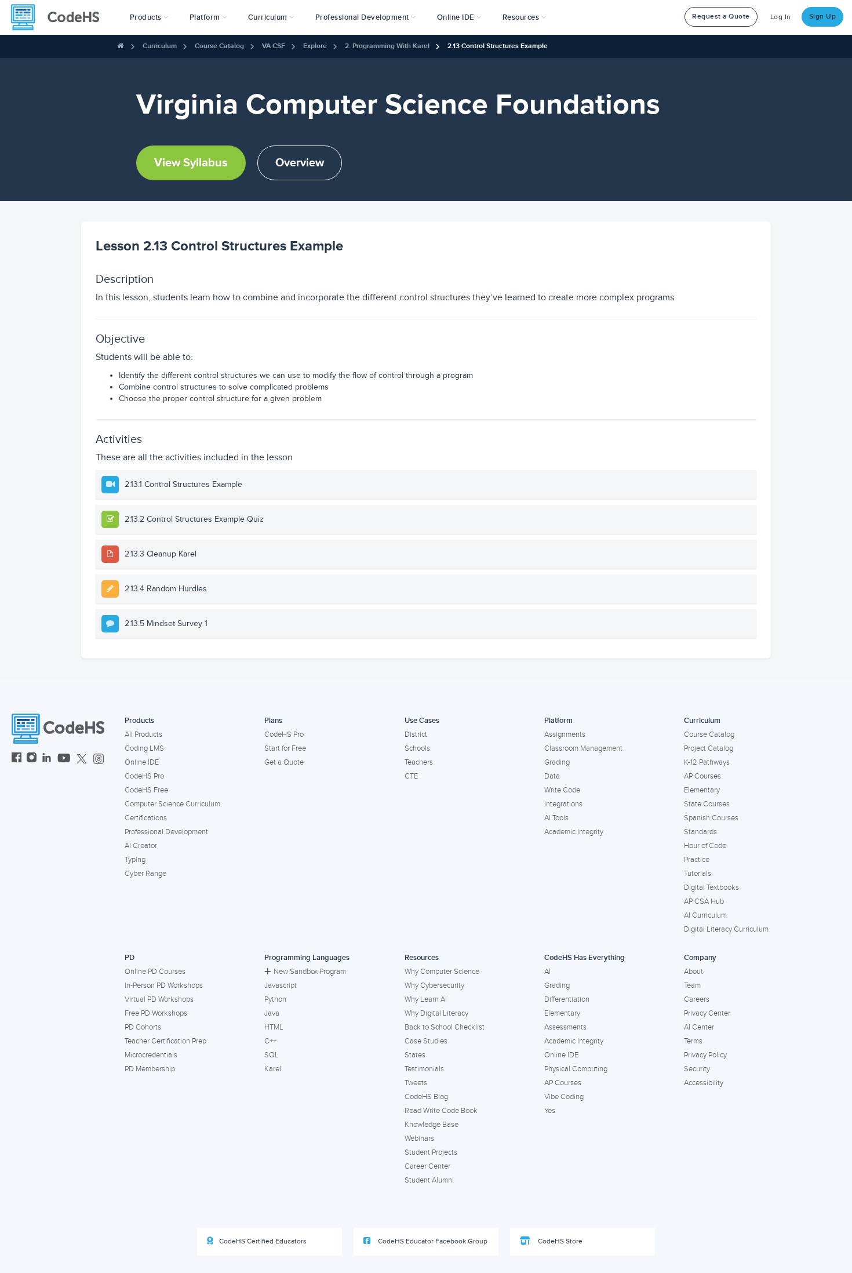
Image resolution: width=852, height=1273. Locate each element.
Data (552, 776)
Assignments (564, 734)
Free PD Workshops (156, 1013)
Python (275, 999)
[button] (149, 17)
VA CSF (273, 46)
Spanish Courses (711, 818)
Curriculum (160, 46)
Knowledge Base (431, 1124)
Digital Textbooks (711, 887)
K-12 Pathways (707, 762)
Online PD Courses (155, 971)
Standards (700, 831)
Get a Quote (284, 762)
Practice (696, 859)
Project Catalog (708, 748)
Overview (299, 163)
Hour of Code (705, 845)
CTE (411, 776)
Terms (693, 1041)
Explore (315, 46)
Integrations (563, 804)
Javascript (280, 985)
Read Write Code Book (441, 1110)
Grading (557, 762)
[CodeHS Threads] (98, 759)
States (415, 1055)
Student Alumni (429, 1180)
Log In (780, 17)
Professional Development (166, 831)
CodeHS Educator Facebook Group (431, 1241)
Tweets (416, 1082)
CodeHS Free (146, 790)
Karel (272, 1069)
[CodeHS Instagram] (32, 759)
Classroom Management (583, 748)
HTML (273, 1027)
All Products (143, 734)
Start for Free (285, 748)
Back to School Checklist (445, 1027)
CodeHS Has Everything (584, 958)
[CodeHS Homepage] (59, 17)
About (693, 971)
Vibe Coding (564, 1096)
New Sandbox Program (310, 971)
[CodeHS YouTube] (64, 759)
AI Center (699, 1027)
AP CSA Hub (704, 901)
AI (547, 971)
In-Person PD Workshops (164, 985)
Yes (549, 1110)
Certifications (146, 818)
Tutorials (697, 873)
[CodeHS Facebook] (16, 759)
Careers (696, 999)
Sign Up (822, 16)
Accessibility (703, 1082)
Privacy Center (707, 1013)
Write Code (562, 790)
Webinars (419, 1138)
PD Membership (150, 1069)
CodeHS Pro (144, 776)
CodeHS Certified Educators (263, 1241)
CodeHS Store (559, 1241)
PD (129, 958)
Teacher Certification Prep (165, 1041)
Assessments (565, 1027)
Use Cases (422, 720)
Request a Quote (721, 16)
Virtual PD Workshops (159, 999)
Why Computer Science (442, 971)
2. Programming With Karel (387, 46)
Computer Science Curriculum (172, 804)
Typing (135, 859)
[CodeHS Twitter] (82, 759)
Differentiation (566, 999)
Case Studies (426, 1041)
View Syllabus (191, 163)
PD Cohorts (143, 1027)
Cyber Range (145, 873)
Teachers (419, 762)
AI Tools (556, 818)
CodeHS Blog (426, 1096)
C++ (270, 1041)
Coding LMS (144, 748)
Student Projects (431, 1152)
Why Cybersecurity (434, 985)
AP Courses (702, 776)
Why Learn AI (426, 999)
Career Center (427, 1166)
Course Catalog (219, 46)
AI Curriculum (705, 915)
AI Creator (141, 845)
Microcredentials (151, 1055)
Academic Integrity (573, 831)
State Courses (707, 804)
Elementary (702, 790)
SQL (271, 1055)
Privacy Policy (705, 1055)
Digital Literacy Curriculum (726, 929)
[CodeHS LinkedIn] (47, 759)
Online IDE (142, 762)
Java (271, 1013)
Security (697, 1069)
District (416, 734)
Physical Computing (575, 1069)
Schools (417, 748)
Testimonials (424, 1069)
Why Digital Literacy (436, 1013)
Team (692, 985)
